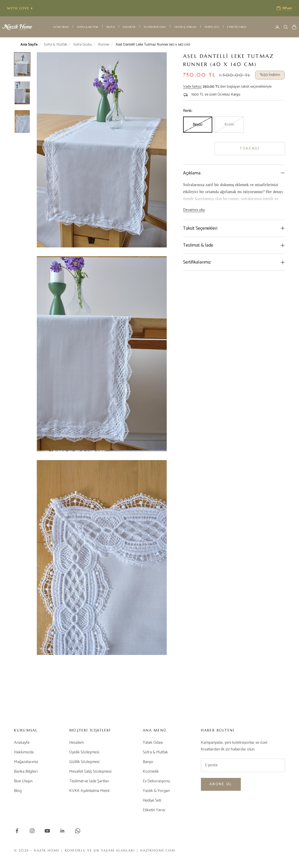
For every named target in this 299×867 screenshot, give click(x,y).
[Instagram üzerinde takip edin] (32, 831)
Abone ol (220, 784)
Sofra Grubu (82, 45)
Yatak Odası (61, 27)
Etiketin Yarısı (236, 27)
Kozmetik (129, 27)
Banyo (111, 27)
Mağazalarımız (26, 762)
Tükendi (250, 148)
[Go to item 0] (22, 64)
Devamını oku (194, 210)
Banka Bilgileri (26, 771)
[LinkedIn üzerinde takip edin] (62, 831)
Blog (18, 791)
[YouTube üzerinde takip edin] (47, 831)
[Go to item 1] (22, 93)
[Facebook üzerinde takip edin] (17, 831)
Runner (103, 45)
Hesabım (76, 742)
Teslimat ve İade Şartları (89, 781)
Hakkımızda (24, 752)
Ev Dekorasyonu (155, 27)
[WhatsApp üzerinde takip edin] (78, 831)
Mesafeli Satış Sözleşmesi (90, 771)
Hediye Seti (212, 27)
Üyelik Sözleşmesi (84, 752)
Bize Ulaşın (23, 781)
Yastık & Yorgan (185, 27)
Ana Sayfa (29, 45)
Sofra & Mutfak (87, 27)
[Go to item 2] (22, 121)
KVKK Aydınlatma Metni (89, 791)
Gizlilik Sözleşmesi (84, 762)
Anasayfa (21, 742)
